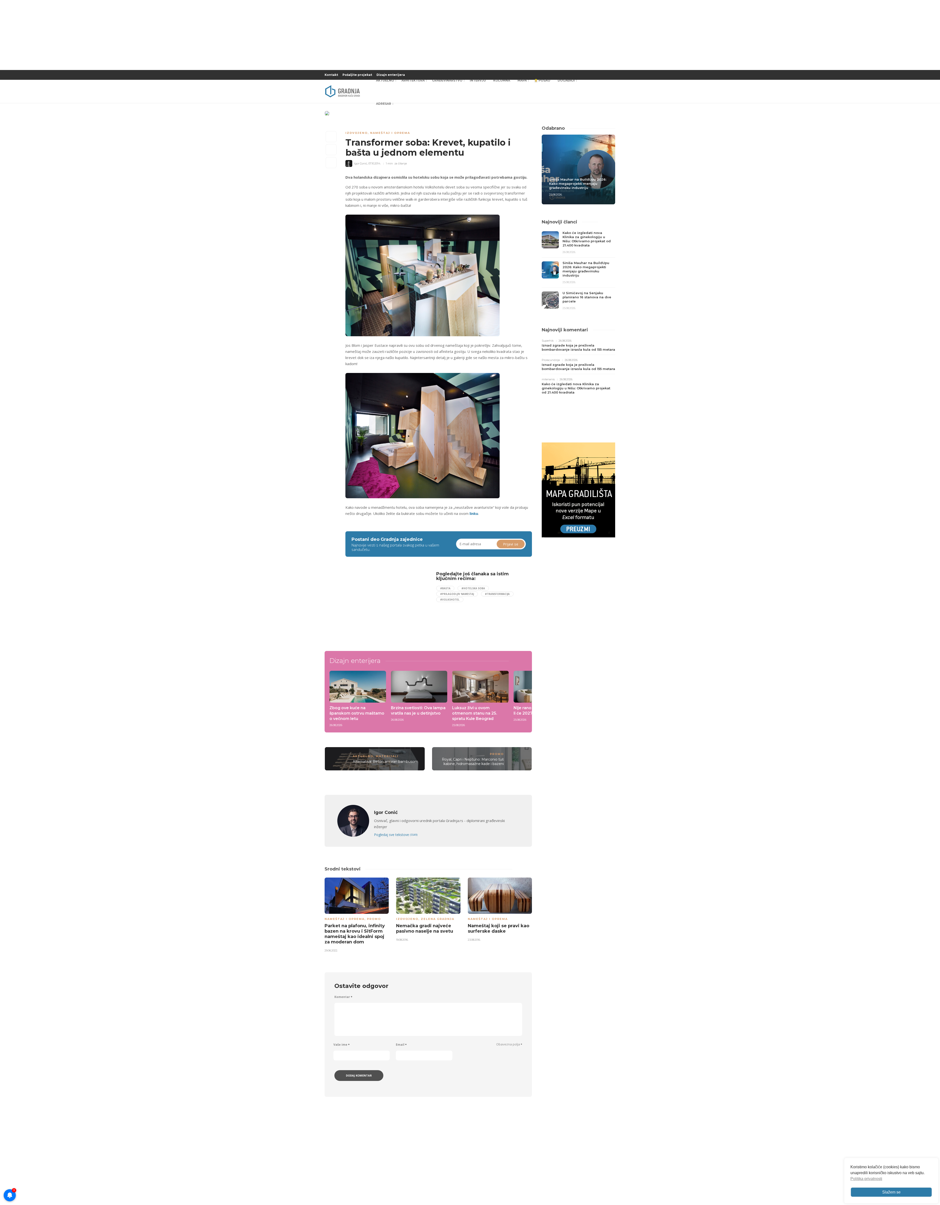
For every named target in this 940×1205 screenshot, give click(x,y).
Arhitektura (413, 80)
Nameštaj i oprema (390, 133)
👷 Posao (542, 80)
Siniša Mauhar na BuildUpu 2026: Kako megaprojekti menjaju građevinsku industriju (577, 183)
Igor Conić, (361, 163)
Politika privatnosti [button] (866, 1179)
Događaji (566, 80)
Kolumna (501, 80)
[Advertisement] (385, 605)
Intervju (478, 80)
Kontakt (331, 75)
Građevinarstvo (447, 80)
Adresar (383, 103)
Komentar (343, 997)
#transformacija (497, 594)
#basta (445, 588)
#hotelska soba (473, 588)
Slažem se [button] (891, 1192)
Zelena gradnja (437, 919)
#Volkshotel (449, 599)
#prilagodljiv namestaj (457, 594)
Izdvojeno (356, 133)
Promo (497, 754)
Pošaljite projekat (357, 75)
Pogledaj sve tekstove (395, 834)
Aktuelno (385, 80)
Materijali (387, 756)
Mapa (522, 80)
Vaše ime (341, 1045)
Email (401, 1045)
